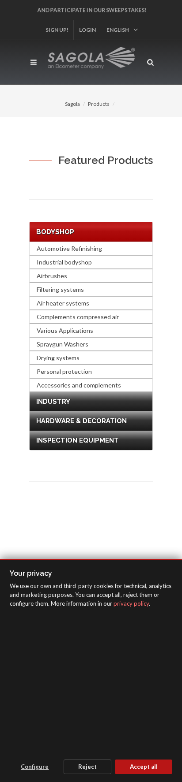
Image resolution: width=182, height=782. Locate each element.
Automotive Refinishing (69, 248)
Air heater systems (63, 303)
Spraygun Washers (62, 344)
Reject (87, 766)
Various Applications (65, 330)
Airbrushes (52, 275)
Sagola (72, 104)
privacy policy (131, 603)
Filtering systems (60, 289)
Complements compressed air (78, 316)
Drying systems (58, 357)
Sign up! (57, 29)
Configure (35, 766)
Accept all (144, 766)
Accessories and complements (79, 385)
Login (87, 29)
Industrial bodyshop (64, 262)
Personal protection (64, 371)
